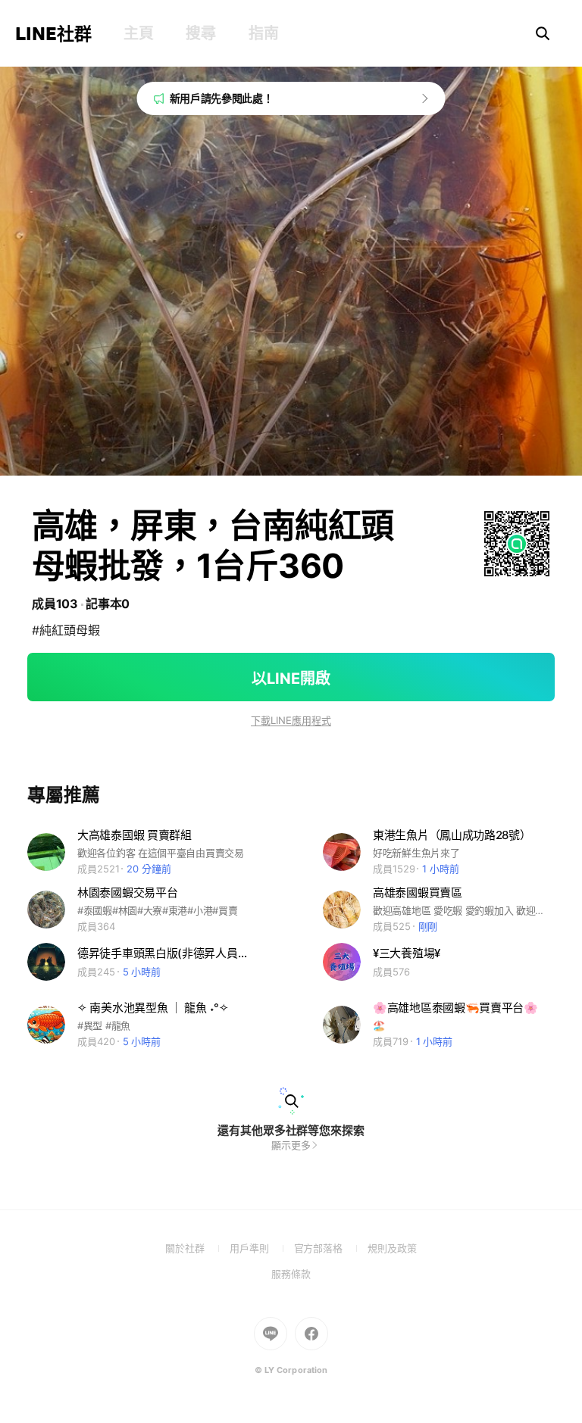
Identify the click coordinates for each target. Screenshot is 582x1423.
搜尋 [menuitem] (200, 33)
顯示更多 (291, 1145)
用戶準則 (262, 1248)
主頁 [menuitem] (138, 33)
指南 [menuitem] (263, 33)
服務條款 (291, 1274)
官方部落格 (331, 1248)
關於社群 (197, 1248)
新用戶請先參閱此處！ (222, 98)
